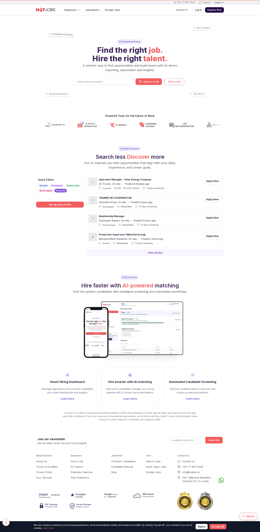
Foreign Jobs (153, 472)
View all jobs (155, 252)
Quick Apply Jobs (156, 466)
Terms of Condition (47, 466)
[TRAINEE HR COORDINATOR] (155, 202)
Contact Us (188, 461)
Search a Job (151, 81)
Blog (113, 472)
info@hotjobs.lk (191, 472)
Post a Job (174, 81)
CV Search (77, 466)
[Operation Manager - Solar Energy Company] (155, 184)
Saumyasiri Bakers (109, 220)
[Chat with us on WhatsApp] (221, 480)
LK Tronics (105, 183)
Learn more (48, 528)
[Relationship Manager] (155, 220)
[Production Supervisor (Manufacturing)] (155, 239)
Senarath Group (108, 202)
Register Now (214, 10)
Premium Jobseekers (123, 461)
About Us (41, 461)
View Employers (80, 477)
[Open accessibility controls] (6, 522)
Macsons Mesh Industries (113, 238)
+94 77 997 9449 (192, 466)
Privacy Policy (44, 472)
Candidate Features (122, 466)
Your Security (44, 477)
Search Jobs (153, 461)
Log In (198, 10)
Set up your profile (60, 204)
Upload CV (181, 10)
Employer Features (81, 472)
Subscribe (214, 440)
